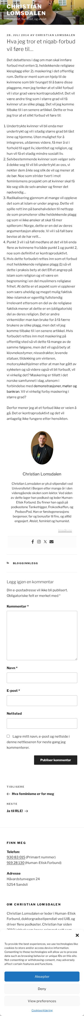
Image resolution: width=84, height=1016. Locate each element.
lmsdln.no (65, 530)
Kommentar (18, 606)
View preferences (42, 1001)
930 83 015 (16, 857)
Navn (12, 668)
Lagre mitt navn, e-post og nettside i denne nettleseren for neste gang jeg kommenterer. (38, 742)
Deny (42, 989)
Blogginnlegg (25, 563)
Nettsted (14, 714)
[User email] (52, 542)
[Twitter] (45, 542)
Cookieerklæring (42, 1010)
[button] (77, 935)
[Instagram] (39, 542)
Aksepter (42, 977)
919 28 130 (15, 863)
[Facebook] (33, 542)
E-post (13, 691)
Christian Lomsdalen (26, 9)
